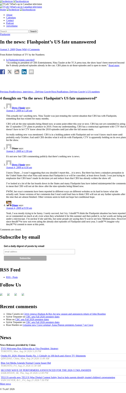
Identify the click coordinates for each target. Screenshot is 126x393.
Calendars (11, 17)
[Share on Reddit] (16, 71)
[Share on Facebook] (2, 71)
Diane (15, 205)
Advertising (12, 26)
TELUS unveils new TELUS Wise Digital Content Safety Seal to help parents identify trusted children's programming (58, 377)
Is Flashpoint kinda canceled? (20, 60)
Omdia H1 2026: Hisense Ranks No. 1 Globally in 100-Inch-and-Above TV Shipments (43, 355)
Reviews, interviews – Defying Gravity (25, 91)
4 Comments (33, 49)
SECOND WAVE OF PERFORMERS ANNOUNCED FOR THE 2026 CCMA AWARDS (46, 370)
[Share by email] (31, 71)
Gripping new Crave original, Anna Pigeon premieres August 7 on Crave (58, 325)
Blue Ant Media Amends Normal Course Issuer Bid (26, 363)
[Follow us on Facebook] (2, 295)
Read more (114, 65)
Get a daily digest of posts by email (24, 246)
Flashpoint (5, 34)
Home (3, 9)
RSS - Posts (12, 277)
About (9, 15)
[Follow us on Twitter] (9, 295)
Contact (10, 20)
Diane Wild (21, 49)
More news (5, 384)
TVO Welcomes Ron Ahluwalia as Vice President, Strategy (29, 348)
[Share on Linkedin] (24, 71)
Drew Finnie (18, 108)
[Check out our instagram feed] (24, 295)
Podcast (10, 23)
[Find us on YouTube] (16, 295)
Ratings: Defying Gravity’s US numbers (75, 91)
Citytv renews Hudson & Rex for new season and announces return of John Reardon (65, 314)
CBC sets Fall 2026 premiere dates (42, 316)
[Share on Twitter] (9, 71)
